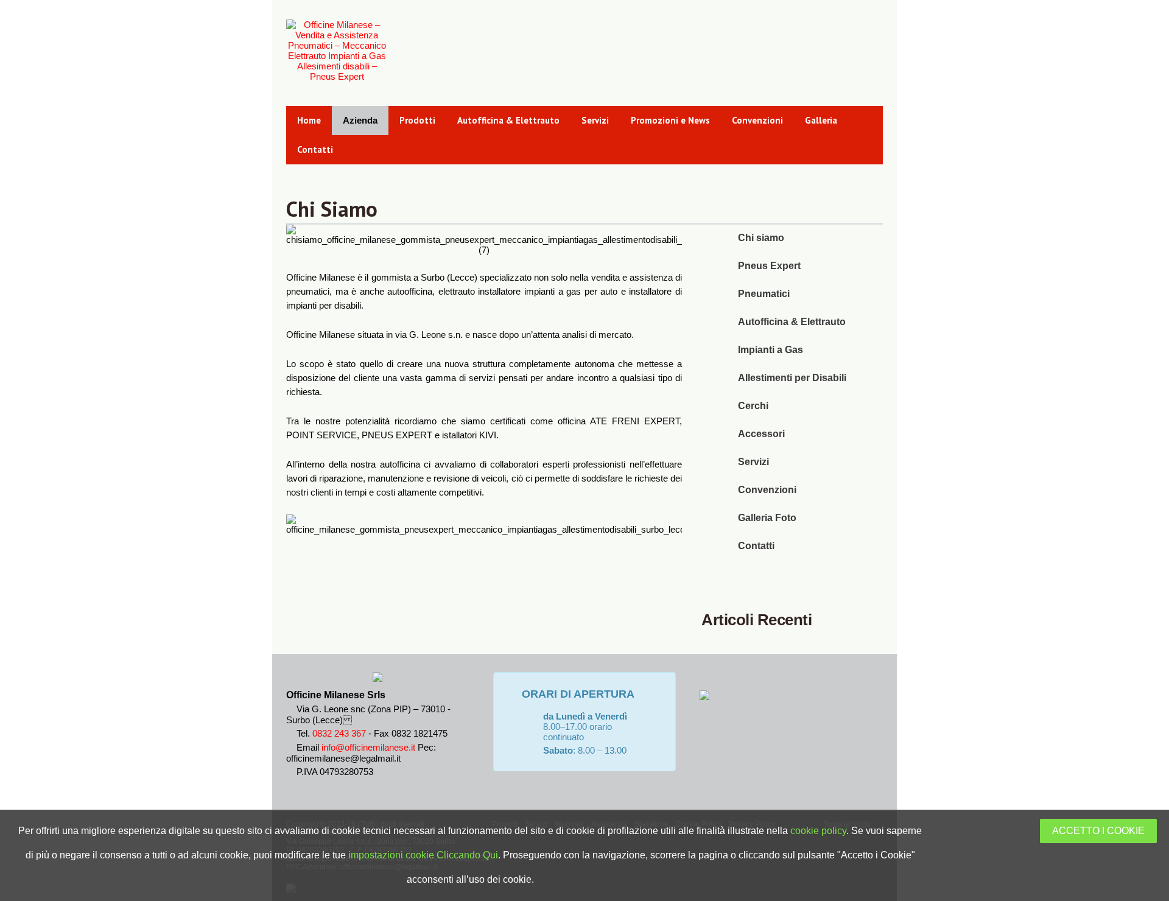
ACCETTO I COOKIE (1098, 831)
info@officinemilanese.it (368, 747)
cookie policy (818, 831)
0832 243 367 (339, 733)
